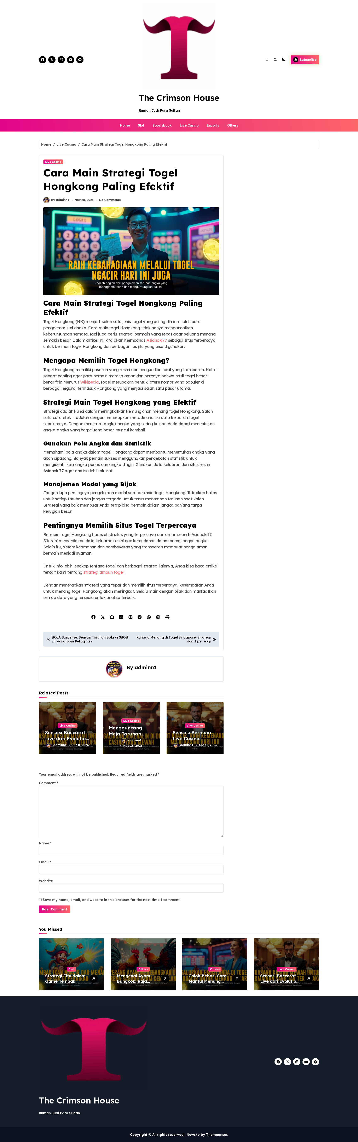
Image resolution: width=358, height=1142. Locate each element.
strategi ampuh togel (103, 572)
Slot (141, 125)
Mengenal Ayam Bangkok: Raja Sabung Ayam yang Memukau (137, 984)
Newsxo (193, 1134)
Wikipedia (89, 382)
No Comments (110, 200)
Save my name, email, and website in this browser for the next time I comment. (111, 900)
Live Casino (189, 125)
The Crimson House (179, 98)
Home (125, 125)
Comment (48, 783)
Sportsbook (162, 125)
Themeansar (216, 1134)
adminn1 (146, 667)
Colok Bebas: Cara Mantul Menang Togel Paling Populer (208, 984)
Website (46, 881)
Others (232, 125)
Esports (213, 125)
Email (45, 862)
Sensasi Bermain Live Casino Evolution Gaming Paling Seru (193, 741)
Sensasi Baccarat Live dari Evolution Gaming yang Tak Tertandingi (67, 741)
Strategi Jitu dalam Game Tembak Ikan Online (65, 981)
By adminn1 (60, 200)
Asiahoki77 (156, 340)
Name (45, 843)
